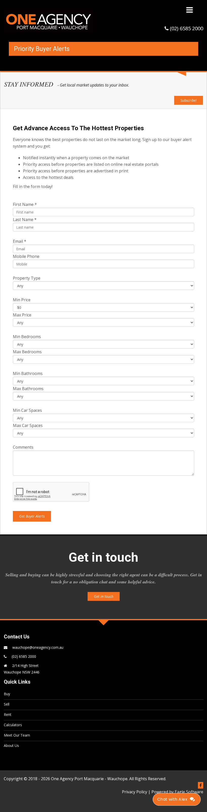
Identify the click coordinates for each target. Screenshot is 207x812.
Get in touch (103, 596)
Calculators (13, 724)
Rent (7, 714)
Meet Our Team (17, 735)
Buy (7, 693)
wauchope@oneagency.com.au (37, 647)
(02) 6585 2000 (24, 656)
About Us (11, 745)
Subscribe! (188, 100)
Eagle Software (189, 792)
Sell (6, 704)
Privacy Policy (134, 792)
